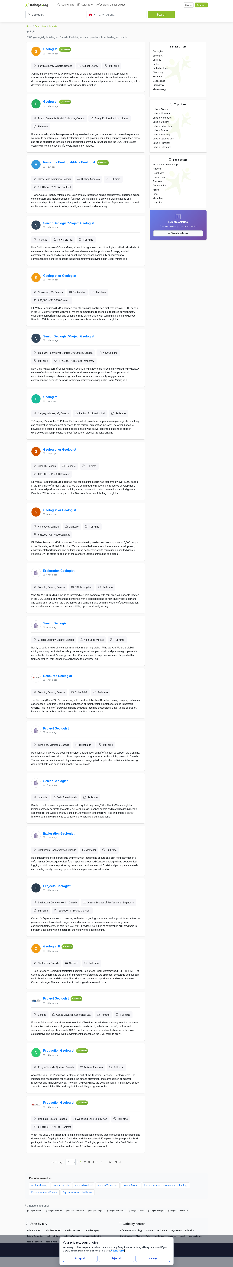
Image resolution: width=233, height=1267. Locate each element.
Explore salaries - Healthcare (77, 1192)
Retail (156, 193)
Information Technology (165, 164)
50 (110, 1162)
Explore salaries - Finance (44, 1192)
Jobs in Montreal (161, 113)
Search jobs (67, 4)
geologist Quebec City (178, 1211)
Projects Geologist (57, 886)
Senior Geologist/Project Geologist (68, 223)
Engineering (159, 177)
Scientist (157, 76)
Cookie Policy (117, 1250)
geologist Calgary (96, 1211)
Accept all (80, 1258)
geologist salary (39, 1185)
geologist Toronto (34, 1211)
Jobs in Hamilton (161, 142)
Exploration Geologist (58, 571)
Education (158, 181)
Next (118, 1162)
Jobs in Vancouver (162, 117)
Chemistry (158, 72)
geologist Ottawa (136, 1211)
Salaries (85, 4)
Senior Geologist (55, 623)
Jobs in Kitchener (162, 147)
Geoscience (159, 80)
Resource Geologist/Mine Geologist (69, 162)
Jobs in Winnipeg (161, 134)
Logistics (157, 202)
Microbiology (159, 89)
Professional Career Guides (110, 4)
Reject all (116, 1258)
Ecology (157, 59)
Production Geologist (58, 1050)
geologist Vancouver (75, 1211)
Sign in (188, 5)
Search (161, 14)
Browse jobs (40, 26)
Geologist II (51, 946)
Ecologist (157, 55)
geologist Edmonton (116, 1211)
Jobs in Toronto (161, 109)
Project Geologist (56, 728)
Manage (153, 1258)
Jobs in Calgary (161, 121)
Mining (156, 189)
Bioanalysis (159, 85)
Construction (159, 185)
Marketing (158, 198)
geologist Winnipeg (156, 1211)
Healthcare (158, 173)
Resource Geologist (57, 676)
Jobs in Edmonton (162, 126)
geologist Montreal (54, 1211)
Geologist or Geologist (59, 276)
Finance (157, 168)
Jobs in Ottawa (160, 130)
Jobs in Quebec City (163, 138)
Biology (156, 64)
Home (29, 26)
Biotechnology (160, 68)
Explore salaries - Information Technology (166, 1185)
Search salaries (179, 233)
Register (201, 5)
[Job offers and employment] (36, 5)
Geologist (53, 26)
